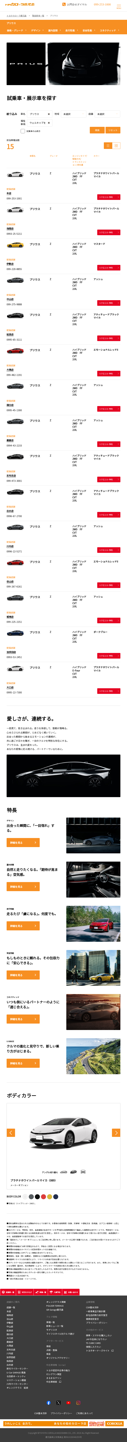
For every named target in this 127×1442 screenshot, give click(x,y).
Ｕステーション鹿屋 (16, 1380)
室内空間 (53, 30)
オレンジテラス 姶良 (17, 1387)
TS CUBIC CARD (93, 1343)
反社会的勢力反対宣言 (96, 1315)
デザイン (35, 30)
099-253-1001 (14, 198)
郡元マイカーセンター (17, 1368)
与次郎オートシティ (16, 1376)
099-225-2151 (14, 621)
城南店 (10, 616)
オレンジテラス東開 (56, 1301)
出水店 (10, 510)
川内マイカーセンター (17, 1383)
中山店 (10, 299)
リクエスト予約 (106, 197)
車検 (48, 1346)
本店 (9, 193)
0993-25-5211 (14, 233)
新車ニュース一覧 (54, 1326)
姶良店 (10, 334)
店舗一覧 (11, 1307)
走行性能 (70, 30)
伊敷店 (10, 263)
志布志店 (11, 475)
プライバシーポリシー (96, 1322)
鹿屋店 (10, 440)
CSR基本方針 (92, 1307)
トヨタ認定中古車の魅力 (58, 1370)
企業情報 (90, 1301)
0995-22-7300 (14, 692)
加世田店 (11, 652)
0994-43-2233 (14, 445)
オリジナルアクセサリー (58, 1357)
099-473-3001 (14, 480)
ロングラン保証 (53, 1374)
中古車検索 (51, 1381)
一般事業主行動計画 (95, 1311)
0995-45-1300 (14, 410)
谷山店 (10, 581)
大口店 (10, 687)
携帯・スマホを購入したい (99, 1335)
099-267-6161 (14, 586)
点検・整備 (51, 1350)
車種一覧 (50, 1322)
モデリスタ (51, 1329)
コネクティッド (108, 30)
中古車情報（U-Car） (56, 1364)
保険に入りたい (93, 1346)
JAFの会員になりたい (96, 1339)
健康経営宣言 (92, 1318)
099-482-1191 (14, 375)
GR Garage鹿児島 (54, 1309)
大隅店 (10, 369)
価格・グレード (15, 30)
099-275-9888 (14, 304)
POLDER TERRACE (55, 1305)
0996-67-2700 (14, 516)
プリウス (11, 23)
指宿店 (10, 228)
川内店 (10, 546)
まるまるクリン (53, 1377)
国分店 (10, 405)
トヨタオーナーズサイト (97, 1350)
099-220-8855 (14, 269)
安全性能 (87, 30)
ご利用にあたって (84, 1413)
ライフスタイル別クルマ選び (60, 1333)
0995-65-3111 (14, 339)
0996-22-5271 (14, 551)
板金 (48, 1353)
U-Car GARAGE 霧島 (16, 1372)
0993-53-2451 (14, 657)
